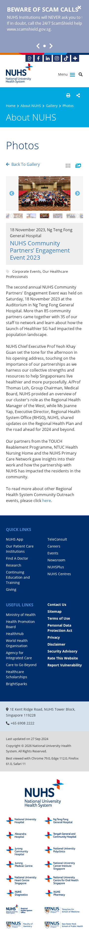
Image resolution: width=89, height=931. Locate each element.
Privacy (53, 637)
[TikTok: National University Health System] (66, 58)
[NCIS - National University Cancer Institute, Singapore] (63, 865)
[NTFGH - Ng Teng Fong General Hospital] (63, 822)
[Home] (44, 794)
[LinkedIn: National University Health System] (48, 58)
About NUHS (31, 105)
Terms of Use (58, 618)
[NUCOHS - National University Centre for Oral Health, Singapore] (63, 880)
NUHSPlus (55, 567)
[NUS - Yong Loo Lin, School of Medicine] (63, 909)
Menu (63, 74)
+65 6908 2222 (22, 723)
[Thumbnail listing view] (68, 165)
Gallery (52, 105)
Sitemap (54, 611)
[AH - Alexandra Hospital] (25, 836)
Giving (11, 589)
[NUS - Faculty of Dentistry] (25, 924)
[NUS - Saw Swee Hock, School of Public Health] (63, 924)
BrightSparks (16, 683)
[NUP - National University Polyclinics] (63, 851)
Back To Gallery (25, 164)
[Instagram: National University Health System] (57, 58)
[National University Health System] (19, 73)
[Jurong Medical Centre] (25, 865)
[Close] (79, 7)
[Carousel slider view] (78, 165)
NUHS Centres (59, 573)
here (46, 500)
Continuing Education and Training (18, 577)
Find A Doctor (17, 558)
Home (11, 105)
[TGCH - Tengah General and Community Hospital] (63, 836)
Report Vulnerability (64, 665)
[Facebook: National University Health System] (39, 58)
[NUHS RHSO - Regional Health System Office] (25, 909)
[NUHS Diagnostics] (25, 894)
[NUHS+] (75, 58)
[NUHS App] (29, 58)
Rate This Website (62, 658)
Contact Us (56, 604)
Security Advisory (62, 651)
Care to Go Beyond (21, 664)
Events (52, 553)
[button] (68, 95)
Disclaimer (56, 644)
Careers (53, 546)
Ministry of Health (21, 614)
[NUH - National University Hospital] (25, 822)
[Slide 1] (44, 46)
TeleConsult (57, 539)
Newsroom (56, 560)
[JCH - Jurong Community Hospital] (25, 851)
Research (13, 565)
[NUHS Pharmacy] (63, 894)
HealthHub (15, 633)
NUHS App (14, 539)
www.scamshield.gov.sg (29, 29)
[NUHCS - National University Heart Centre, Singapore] (25, 880)
